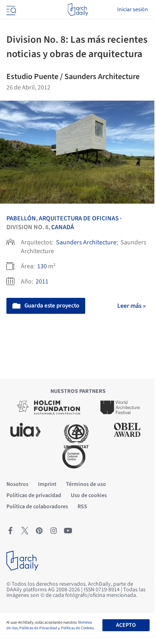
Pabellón (21, 218)
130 (42, 266)
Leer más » (131, 305)
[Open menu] (10, 9)
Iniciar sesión (132, 9)
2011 (42, 281)
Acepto (126, 625)
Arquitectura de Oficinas (79, 218)
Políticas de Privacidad (38, 628)
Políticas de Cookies (77, 628)
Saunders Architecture (86, 242)
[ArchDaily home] (78, 9)
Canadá (62, 227)
